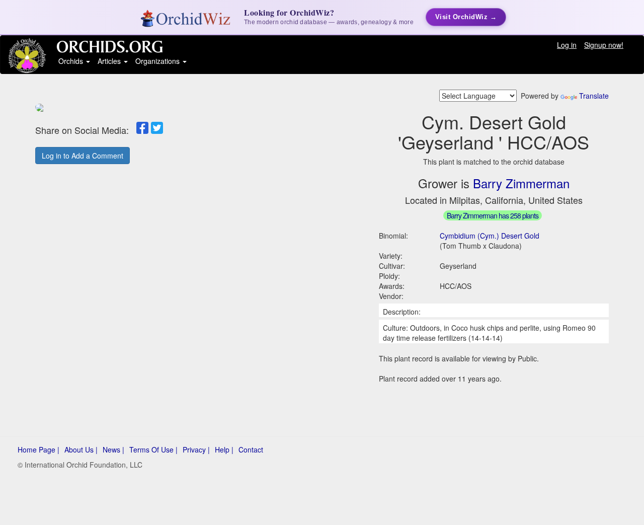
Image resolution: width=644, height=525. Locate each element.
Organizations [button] (158, 61)
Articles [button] (110, 61)
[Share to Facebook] (142, 128)
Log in (567, 45)
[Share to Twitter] (157, 128)
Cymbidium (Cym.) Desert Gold (489, 236)
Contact (250, 449)
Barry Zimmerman (521, 183)
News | (113, 449)
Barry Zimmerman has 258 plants (492, 215)
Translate (594, 96)
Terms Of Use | (153, 449)
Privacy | (196, 449)
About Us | (81, 449)
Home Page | (38, 449)
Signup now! (603, 45)
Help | (224, 449)
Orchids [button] (71, 61)
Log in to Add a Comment (82, 156)
